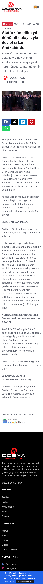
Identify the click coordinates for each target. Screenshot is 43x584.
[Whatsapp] (6, 128)
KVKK (5, 535)
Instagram (11, 568)
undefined (12, 82)
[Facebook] (6, 122)
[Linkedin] (23, 122)
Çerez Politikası (10, 549)
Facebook (11, 564)
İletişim (5, 540)
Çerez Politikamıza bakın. (25, 581)
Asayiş (5, 516)
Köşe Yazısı (8, 506)
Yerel (4, 511)
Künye (5, 530)
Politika (5, 497)
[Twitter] (14, 122)
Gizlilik (5, 545)
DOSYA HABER (18, 77)
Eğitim (5, 502)
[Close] (40, 573)
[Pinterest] (31, 122)
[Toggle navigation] (30, 7)
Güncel (9, 24)
